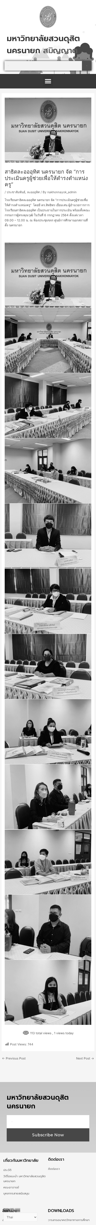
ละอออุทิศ (33, 192)
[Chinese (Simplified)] (6, 1209)
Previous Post (14, 1058)
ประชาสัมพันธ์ (16, 192)
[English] (12, 1209)
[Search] (87, 66)
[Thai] (18, 1209)
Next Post (85, 1058)
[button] (48, 81)
